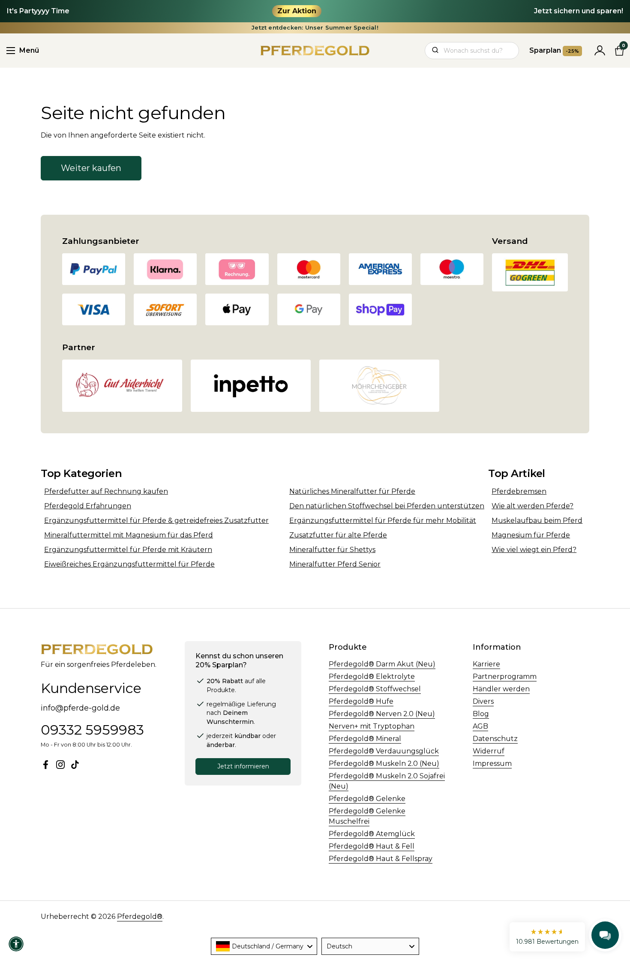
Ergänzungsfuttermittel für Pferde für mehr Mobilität (382, 520)
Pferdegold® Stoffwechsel (375, 689)
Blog (481, 714)
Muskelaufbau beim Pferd (537, 520)
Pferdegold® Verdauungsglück (384, 751)
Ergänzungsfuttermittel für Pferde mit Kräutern (128, 550)
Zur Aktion (296, 11)
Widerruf (488, 751)
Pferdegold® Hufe (361, 701)
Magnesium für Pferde (531, 535)
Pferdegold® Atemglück (372, 834)
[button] (547, 936)
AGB (480, 726)
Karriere (486, 664)
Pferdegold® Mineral (365, 739)
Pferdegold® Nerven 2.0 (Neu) (382, 714)
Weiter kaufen (91, 168)
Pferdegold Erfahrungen (87, 506)
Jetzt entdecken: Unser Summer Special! (315, 27)
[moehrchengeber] (379, 386)
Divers (483, 701)
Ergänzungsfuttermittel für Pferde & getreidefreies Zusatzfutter (156, 520)
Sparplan (554, 50)
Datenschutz (495, 739)
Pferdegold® (139, 916)
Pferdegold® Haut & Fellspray (380, 859)
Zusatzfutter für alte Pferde (338, 535)
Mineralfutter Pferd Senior (335, 564)
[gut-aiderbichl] (122, 386)
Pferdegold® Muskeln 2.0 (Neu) (384, 763)
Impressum (492, 763)
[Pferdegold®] (315, 50)
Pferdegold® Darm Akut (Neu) (382, 664)
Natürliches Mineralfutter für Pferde (352, 491)
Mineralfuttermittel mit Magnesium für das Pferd (128, 535)
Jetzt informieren (243, 766)
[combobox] (264, 946)
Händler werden (501, 689)
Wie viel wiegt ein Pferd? (534, 550)
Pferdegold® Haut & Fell (371, 846)
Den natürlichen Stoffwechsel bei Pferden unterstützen (386, 506)
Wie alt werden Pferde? (532, 506)
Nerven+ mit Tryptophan (371, 726)
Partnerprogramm (505, 676)
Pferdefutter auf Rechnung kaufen (106, 491)
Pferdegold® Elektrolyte (372, 676)
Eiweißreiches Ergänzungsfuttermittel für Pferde (129, 564)
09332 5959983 (92, 729)
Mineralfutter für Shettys (332, 550)
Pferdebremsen (519, 491)
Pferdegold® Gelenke (367, 799)
